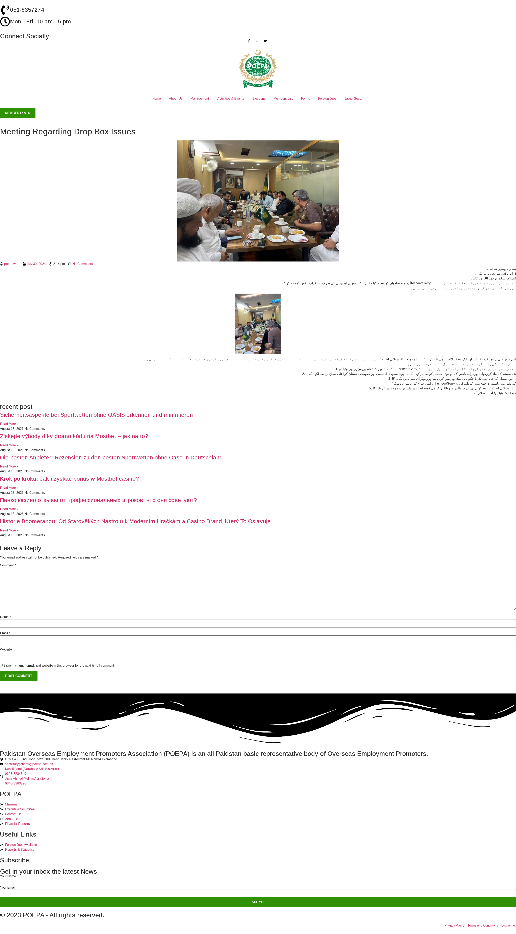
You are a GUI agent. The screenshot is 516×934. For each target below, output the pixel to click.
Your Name (8, 876)
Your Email (7, 887)
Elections (258, 98)
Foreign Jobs (327, 98)
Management (199, 98)
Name (5, 617)
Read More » (9, 424)
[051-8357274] (5, 10)
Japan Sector (354, 98)
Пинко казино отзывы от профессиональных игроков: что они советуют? (98, 500)
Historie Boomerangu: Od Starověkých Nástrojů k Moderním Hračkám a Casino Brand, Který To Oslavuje (135, 521)
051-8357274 (27, 10)
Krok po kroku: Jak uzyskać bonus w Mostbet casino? (69, 479)
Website (6, 649)
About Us (175, 98)
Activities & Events (230, 98)
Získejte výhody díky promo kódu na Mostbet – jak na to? (74, 436)
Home (156, 98)
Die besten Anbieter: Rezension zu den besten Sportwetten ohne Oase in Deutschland (111, 457)
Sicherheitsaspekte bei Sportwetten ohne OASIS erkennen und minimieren (96, 415)
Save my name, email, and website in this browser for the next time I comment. (59, 665)
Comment (8, 565)
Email (5, 633)
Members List (283, 98)
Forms (305, 98)
